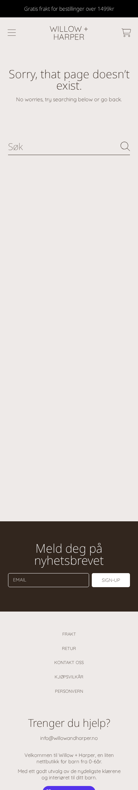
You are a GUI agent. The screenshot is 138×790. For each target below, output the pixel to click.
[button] (11, 32)
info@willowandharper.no (69, 738)
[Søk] (125, 146)
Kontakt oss (69, 662)
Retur (69, 648)
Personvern (69, 691)
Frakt (69, 634)
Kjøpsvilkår (69, 676)
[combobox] (69, 146)
